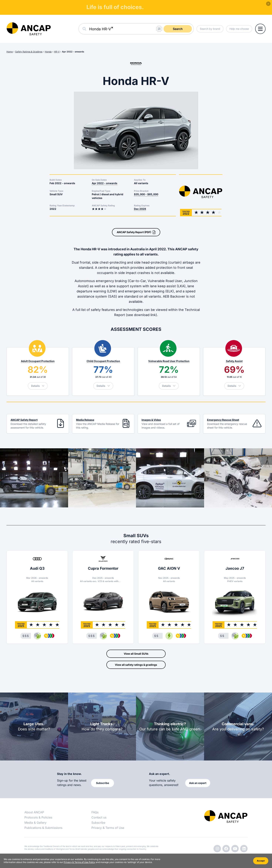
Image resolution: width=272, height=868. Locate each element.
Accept (261, 860)
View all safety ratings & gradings (136, 664)
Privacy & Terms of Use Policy (79, 862)
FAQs (94, 812)
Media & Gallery (35, 822)
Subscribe (98, 822)
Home (9, 51)
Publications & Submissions (43, 828)
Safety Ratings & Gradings (28, 51)
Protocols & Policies (38, 817)
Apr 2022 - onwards (73, 51)
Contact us (98, 817)
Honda (48, 51)
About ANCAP (34, 812)
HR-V (57, 51)
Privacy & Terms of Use (107, 828)
